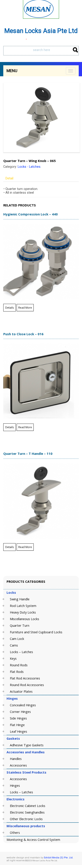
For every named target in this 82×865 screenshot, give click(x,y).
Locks (11, 592)
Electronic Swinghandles (27, 812)
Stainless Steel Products (26, 772)
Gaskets (13, 738)
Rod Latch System (23, 606)
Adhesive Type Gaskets (27, 745)
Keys (13, 658)
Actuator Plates (21, 691)
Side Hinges (18, 718)
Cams (14, 645)
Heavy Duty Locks (23, 612)
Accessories (18, 765)
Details (9, 308)
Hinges (12, 698)
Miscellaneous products (26, 826)
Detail (9, 178)
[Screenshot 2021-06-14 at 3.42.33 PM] (41, 118)
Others (15, 832)
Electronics (15, 799)
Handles (16, 759)
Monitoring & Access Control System (33, 840)
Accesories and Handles (26, 752)
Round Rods (19, 665)
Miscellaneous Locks (24, 619)
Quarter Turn (19, 625)
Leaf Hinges (18, 731)
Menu (12, 70)
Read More (25, 308)
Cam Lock (17, 639)
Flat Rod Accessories (25, 678)
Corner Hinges (20, 712)
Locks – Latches (21, 652)
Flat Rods (17, 672)
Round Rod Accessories (27, 685)
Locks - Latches (29, 167)
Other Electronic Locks (26, 819)
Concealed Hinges (23, 705)
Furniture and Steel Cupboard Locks (36, 632)
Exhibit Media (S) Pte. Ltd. (58, 857)
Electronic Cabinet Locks (27, 806)
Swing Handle (20, 599)
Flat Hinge (17, 725)
